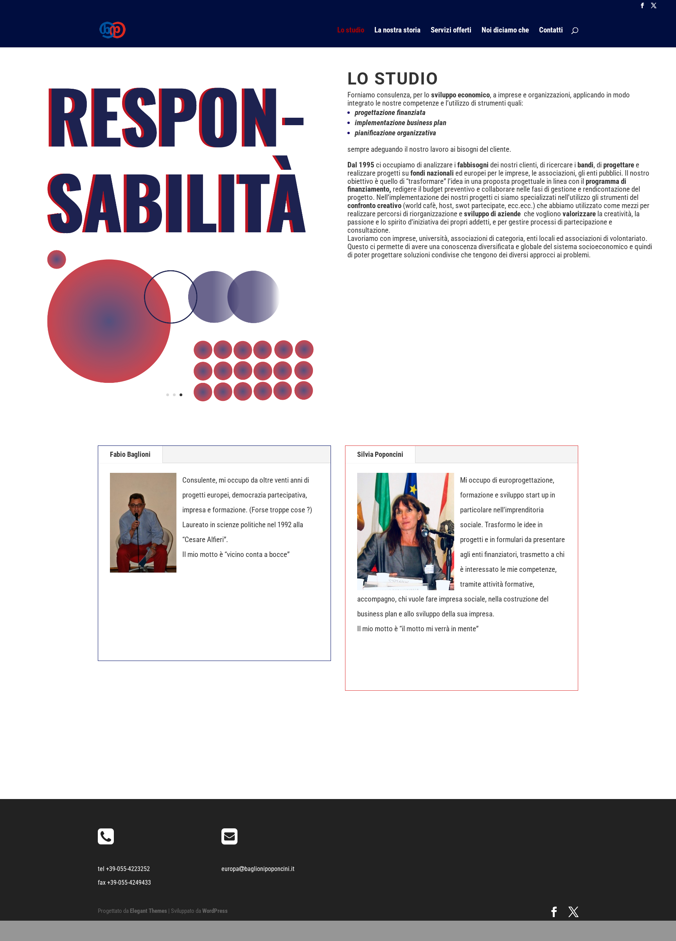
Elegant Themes (148, 910)
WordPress (215, 910)
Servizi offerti (451, 30)
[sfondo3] (174, 406)
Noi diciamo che (505, 30)
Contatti (551, 30)
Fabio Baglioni (130, 454)
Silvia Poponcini (380, 454)
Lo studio (350, 30)
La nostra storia (397, 30)
